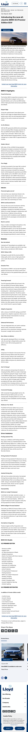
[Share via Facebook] (9, 630)
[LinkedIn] (9, 712)
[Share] (2, 630)
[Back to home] (5, 3)
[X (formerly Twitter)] (11, 712)
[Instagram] (6, 712)
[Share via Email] (6, 630)
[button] (8, 728)
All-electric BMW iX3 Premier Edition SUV (12, 10)
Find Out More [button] (14, 724)
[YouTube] (14, 712)
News (3, 9)
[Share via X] (12, 630)
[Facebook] (4, 712)
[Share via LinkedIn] (16, 630)
